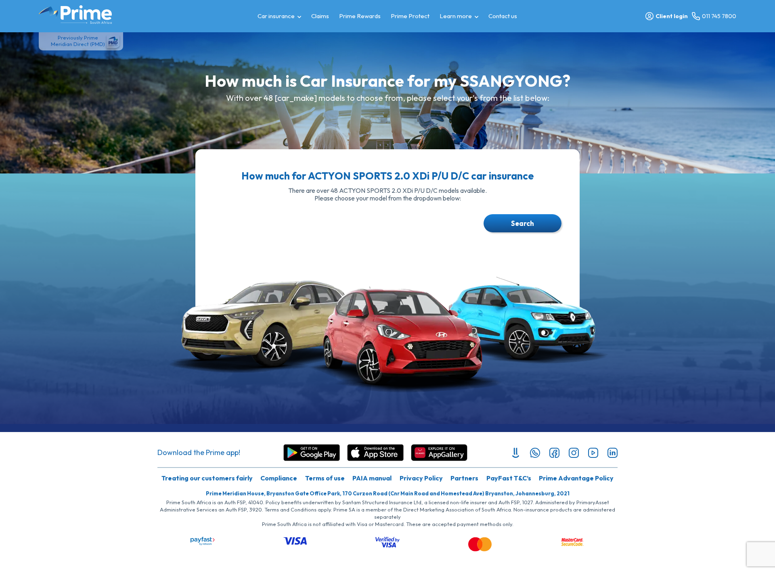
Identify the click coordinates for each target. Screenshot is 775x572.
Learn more (456, 16)
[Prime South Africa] (75, 14)
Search (522, 223)
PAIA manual (372, 478)
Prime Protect (410, 16)
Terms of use (325, 478)
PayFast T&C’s (508, 478)
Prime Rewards (360, 16)
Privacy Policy (421, 478)
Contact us (502, 16)
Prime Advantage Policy (576, 478)
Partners (464, 478)
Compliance (278, 478)
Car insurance (276, 16)
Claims (320, 16)
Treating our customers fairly (207, 478)
